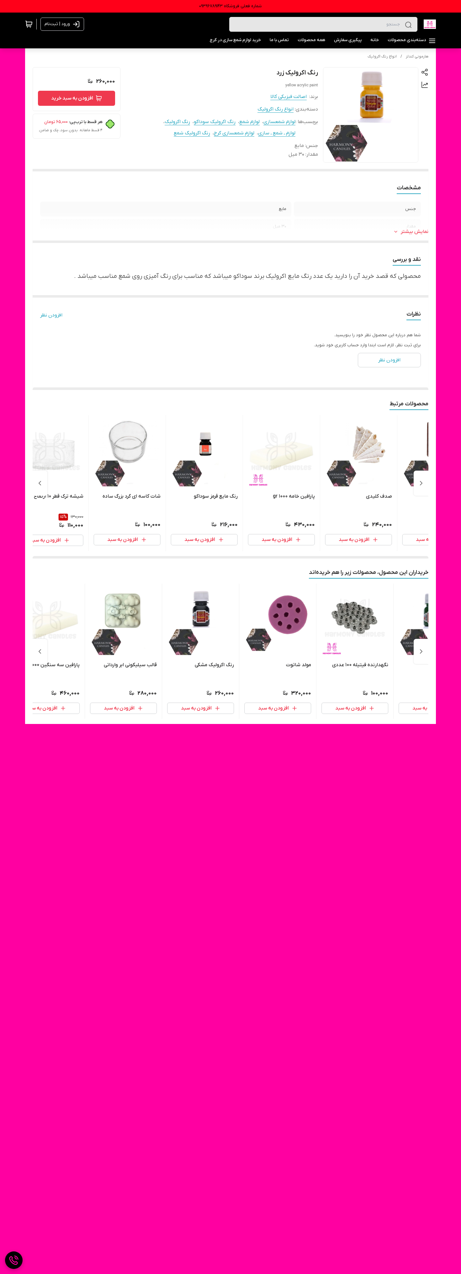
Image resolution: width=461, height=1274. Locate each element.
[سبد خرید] (29, 24)
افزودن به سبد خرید (72, 98)
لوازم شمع (249, 122)
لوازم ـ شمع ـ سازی (276, 133)
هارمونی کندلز (417, 56)
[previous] (421, 483)
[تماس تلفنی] (14, 1260)
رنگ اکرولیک (177, 122)
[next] (39, 483)
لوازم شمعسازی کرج (234, 133)
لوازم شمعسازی (279, 122)
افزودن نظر (51, 315)
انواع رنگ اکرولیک (382, 56)
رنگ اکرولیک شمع (192, 133)
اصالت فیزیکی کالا (288, 97)
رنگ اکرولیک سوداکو (215, 122)
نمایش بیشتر (414, 232)
